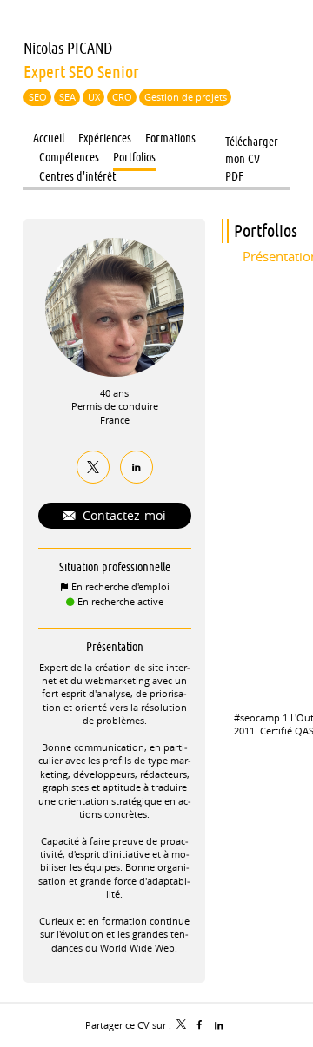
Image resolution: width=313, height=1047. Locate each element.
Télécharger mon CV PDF (251, 143)
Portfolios (265, 230)
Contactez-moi (122, 515)
